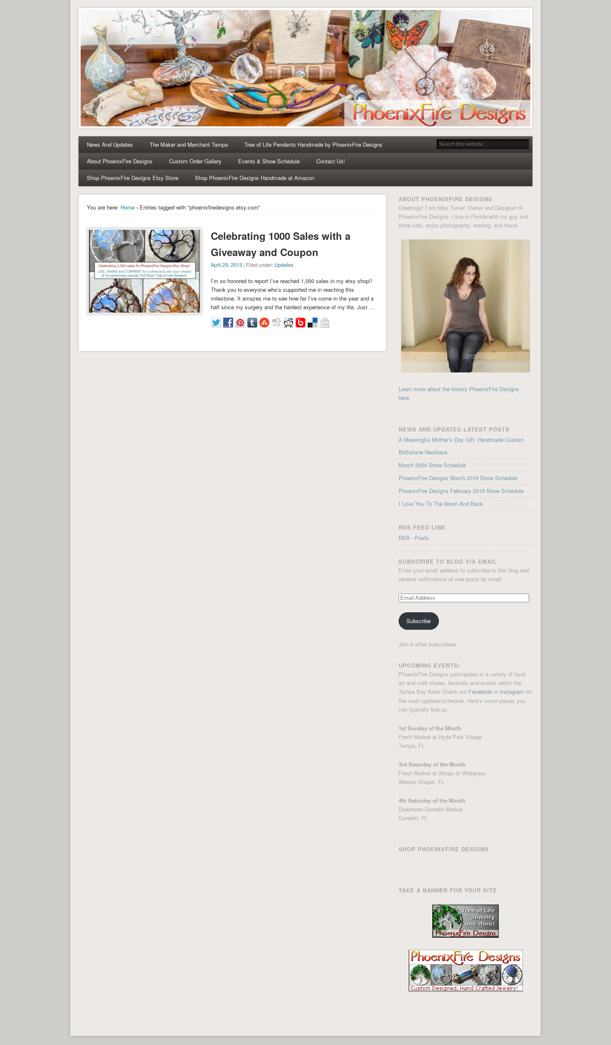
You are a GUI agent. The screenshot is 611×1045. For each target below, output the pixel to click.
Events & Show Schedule (269, 161)
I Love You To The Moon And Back (441, 504)
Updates (283, 264)
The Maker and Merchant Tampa (189, 144)
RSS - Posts (414, 538)
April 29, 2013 (226, 264)
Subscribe (419, 621)
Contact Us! (330, 161)
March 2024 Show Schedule (432, 465)
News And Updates (110, 144)
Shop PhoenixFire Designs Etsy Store (132, 178)
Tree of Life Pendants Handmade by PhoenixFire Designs (313, 144)
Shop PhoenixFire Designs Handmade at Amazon (254, 178)
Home (128, 207)
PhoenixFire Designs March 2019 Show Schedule (458, 478)
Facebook (480, 691)
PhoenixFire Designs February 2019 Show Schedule (461, 491)
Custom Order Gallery (195, 161)
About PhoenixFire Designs (120, 161)
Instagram (512, 691)
